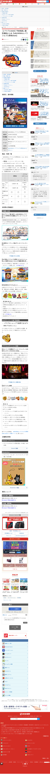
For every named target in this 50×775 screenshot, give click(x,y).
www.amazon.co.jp (6, 68)
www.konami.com (6, 240)
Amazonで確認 (14, 448)
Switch (5, 597)
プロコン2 (8, 535)
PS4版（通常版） (5, 25)
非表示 (26, 6)
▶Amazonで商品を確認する (9, 500)
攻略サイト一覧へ (46, 758)
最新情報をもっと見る (40, 123)
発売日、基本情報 (4, 8)
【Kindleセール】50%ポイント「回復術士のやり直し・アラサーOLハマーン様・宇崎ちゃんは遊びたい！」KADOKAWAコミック (41, 35)
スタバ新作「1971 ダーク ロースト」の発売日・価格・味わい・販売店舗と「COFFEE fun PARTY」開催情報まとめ (20, 731)
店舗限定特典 (4, 17)
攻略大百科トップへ (13, 635)
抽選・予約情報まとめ (15, 531)
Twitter (23, 763)
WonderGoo (4, 20)
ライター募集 (47, 762)
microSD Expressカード (21, 535)
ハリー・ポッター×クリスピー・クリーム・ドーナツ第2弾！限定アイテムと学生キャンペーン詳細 (41, 54)
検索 (47, 1)
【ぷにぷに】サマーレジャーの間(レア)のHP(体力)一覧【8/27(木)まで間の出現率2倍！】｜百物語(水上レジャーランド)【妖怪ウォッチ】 (41, 45)
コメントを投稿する (15, 608)
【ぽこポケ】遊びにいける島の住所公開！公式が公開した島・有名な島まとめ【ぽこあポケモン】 (17, 729)
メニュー (1, 764)
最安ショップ (4, 22)
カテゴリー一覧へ (7, 600)
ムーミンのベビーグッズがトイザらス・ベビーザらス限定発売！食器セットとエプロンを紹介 (16, 733)
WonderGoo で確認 (14, 487)
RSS (27, 763)
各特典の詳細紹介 (4, 11)
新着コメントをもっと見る (40, 214)
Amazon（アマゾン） (6, 19)
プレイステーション (11, 597)
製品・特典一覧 (4, 10)
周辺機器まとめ (8, 533)
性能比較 (21, 533)
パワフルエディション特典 (7, 16)
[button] (15, 232)
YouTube (25, 763)
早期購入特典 (4, 13)
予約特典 (19, 597)
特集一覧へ (15, 569)
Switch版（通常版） (6, 23)
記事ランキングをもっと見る (40, 71)
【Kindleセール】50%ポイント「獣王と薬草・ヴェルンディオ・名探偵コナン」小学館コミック (40, 61)
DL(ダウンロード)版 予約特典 (8, 14)
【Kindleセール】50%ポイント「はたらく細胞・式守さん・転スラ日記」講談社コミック (40, 66)
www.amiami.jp (6, 129)
